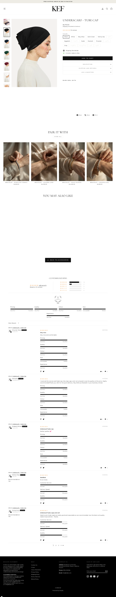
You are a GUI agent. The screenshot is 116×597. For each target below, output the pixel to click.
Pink (109, 37)
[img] (44, 330)
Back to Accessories (59, 260)
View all (58, 136)
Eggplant (67, 41)
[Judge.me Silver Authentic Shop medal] (58, 299)
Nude (83, 41)
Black (66, 37)
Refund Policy (35, 579)
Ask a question (88, 72)
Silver (97, 45)
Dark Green (91, 37)
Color (65, 33)
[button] (67, 30)
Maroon (75, 41)
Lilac (90, 45)
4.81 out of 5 (42, 285)
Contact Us (34, 565)
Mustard (90, 41)
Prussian (99, 41)
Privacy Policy (35, 572)
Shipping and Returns (88, 68)
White (73, 37)
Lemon (107, 41)
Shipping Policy (35, 574)
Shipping (65, 26)
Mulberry (73, 45)
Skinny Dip (101, 37)
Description (88, 64)
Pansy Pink (82, 45)
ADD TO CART (16, 179)
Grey (65, 45)
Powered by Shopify (58, 590)
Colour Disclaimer (36, 569)
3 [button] (58, 545)
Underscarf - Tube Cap (19, 327)
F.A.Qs (33, 567)
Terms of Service (35, 576)
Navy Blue (81, 37)
